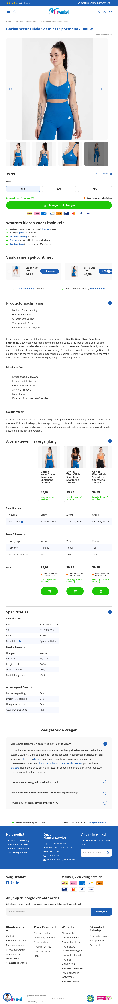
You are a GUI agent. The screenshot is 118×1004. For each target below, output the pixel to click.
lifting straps (58, 763)
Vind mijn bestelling (18, 840)
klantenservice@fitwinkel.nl (61, 859)
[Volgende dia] (103, 89)
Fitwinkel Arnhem (71, 942)
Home (8, 21)
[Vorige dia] (11, 89)
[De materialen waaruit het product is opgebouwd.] (22, 522)
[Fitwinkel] (14, 999)
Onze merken (41, 942)
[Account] (104, 11)
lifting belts (45, 763)
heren (26, 758)
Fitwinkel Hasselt (70, 981)
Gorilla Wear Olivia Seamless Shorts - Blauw (32, 269)
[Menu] (8, 11)
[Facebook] (7, 882)
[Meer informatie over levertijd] (32, 198)
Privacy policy (31, 1001)
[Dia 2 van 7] (44, 154)
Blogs (36, 955)
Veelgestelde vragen (16, 962)
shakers (15, 767)
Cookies (43, 1001)
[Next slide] (109, 271)
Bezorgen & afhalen (18, 844)
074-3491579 (53, 855)
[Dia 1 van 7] (18, 154)
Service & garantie (17, 852)
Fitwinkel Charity (42, 946)
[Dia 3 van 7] (70, 154)
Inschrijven (101, 911)
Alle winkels (68, 932)
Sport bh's (18, 21)
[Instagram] (12, 882)
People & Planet (42, 951)
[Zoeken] (14, 11)
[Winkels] (98, 11)
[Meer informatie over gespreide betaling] (111, 174)
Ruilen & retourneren (19, 848)
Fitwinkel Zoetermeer (72, 968)
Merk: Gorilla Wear (104, 34)
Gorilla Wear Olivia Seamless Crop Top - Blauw (90, 269)
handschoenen (74, 763)
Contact (10, 936)
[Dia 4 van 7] (96, 154)
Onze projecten (97, 945)
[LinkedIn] (17, 882)
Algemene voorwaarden (36, 995)
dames (36, 758)
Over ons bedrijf (42, 932)
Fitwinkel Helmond (71, 955)
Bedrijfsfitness (97, 940)
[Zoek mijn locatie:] (93, 11)
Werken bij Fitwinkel (44, 937)
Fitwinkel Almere (70, 937)
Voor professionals (99, 936)
